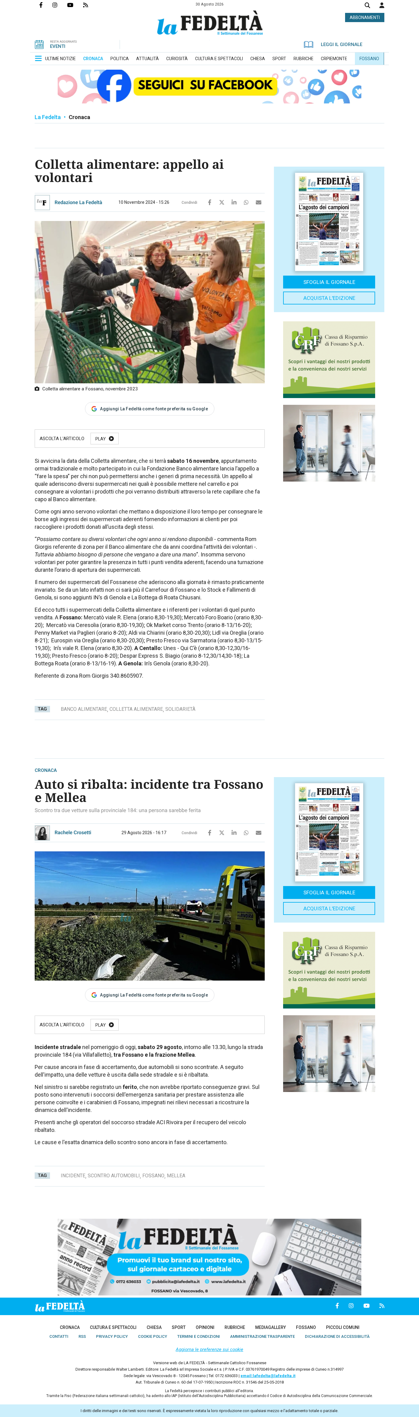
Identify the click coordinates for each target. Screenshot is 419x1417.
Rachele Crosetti (73, 832)
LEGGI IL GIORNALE (341, 44)
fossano (153, 1176)
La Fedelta (48, 117)
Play (100, 438)
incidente (73, 1176)
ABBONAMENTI (365, 17)
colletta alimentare (136, 709)
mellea (176, 1176)
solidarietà (180, 709)
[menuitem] (60, 58)
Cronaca (79, 117)
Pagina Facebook (45, 5)
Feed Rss (90, 5)
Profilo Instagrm (59, 5)
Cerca (367, 6)
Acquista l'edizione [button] (329, 298)
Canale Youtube (75, 5)
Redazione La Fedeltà (78, 202)
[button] (381, 5)
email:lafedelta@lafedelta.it (267, 1375)
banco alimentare (84, 709)
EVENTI (57, 46)
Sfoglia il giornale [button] (329, 282)
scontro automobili (114, 1176)
